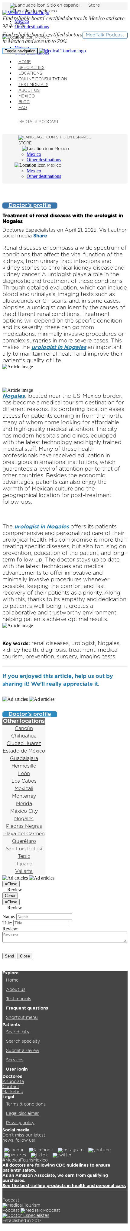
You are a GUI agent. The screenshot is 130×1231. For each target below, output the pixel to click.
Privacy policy (20, 1123)
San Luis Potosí (24, 848)
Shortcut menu (22, 1018)
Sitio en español (63, 5)
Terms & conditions (26, 1104)
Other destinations (32, 26)
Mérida (24, 803)
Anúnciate (13, 1082)
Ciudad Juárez (24, 743)
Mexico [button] (49, 11)
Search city (17, 1032)
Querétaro (24, 841)
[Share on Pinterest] (6, 692)
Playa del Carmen (24, 833)
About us (15, 990)
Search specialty (23, 1041)
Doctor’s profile (29, 205)
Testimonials (18, 999)
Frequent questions (27, 1008)
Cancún (24, 728)
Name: (8, 916)
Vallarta (24, 871)
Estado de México (24, 751)
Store (94, 5)
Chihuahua (24, 736)
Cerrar (10, 895)
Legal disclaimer (22, 1114)
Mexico (22, 47)
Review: (10, 928)
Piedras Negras (24, 826)
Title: (7, 922)
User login (17, 1069)
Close (25, 956)
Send (9, 956)
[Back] (6, 194)
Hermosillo (23, 766)
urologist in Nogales (58, 347)
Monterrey (24, 796)
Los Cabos (24, 781)
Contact (10, 1087)
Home (12, 980)
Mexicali (24, 788)
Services (14, 1060)
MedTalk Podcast (105, 35)
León (24, 773)
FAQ (22, 108)
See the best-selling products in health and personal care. (64, 1186)
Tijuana (24, 863)
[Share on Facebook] (114, 684)
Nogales (13, 396)
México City (24, 811)
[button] (105, 684)
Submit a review (22, 1051)
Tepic (24, 856)
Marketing (12, 1092)
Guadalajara (24, 758)
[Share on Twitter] (122, 684)
